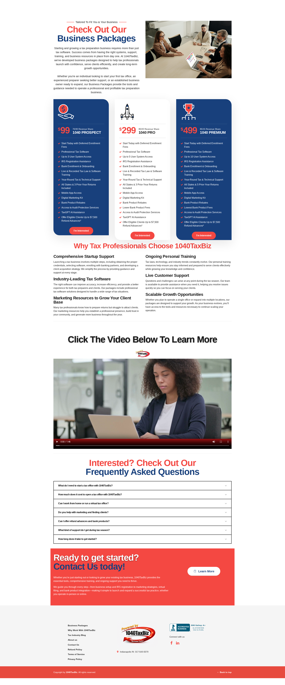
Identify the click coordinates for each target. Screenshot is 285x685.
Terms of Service (76, 654)
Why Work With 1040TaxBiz (81, 630)
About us (72, 640)
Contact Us (73, 645)
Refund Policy (75, 649)
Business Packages (78, 625)
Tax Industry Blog (77, 635)
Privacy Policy (75, 659)
